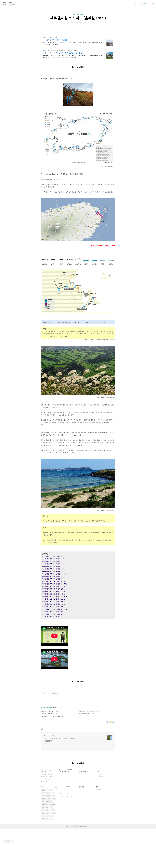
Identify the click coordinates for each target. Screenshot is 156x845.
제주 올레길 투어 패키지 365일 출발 (55, 40)
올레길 (48, 793)
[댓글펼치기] (44, 729)
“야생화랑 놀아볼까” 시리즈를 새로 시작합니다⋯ (48, 776)
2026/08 (67, 787)
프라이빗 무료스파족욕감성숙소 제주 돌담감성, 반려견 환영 (63, 53)
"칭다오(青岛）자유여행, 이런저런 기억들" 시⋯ (48, 774)
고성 (43, 807)
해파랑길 (44, 798)
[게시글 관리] (49, 694)
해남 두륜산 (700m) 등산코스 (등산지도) (88, 713)
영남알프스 (52, 804)
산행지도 (49, 707)
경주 (43, 816)
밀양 (54, 798)
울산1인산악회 (49, 736)
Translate (74, 770)
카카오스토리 (110, 722)
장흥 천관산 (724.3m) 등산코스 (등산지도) (50, 713)
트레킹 (43, 813)
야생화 (47, 816)
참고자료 (43, 707)
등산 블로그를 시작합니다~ (47, 781)
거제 (52, 816)
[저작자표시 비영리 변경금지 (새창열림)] (61, 694)
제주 (43, 795)
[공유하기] (46, 694)
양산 (47, 810)
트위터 (113, 722)
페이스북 (107, 722)
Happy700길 (45, 804)
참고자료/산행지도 (78, 14)
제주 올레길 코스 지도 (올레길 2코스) (49, 711)
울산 (47, 819)
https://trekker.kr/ (48, 37)
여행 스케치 (98, 789)
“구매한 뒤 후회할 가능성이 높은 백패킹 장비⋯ (48, 779)
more (56, 787)
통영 (43, 810)
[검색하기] (137, 3)
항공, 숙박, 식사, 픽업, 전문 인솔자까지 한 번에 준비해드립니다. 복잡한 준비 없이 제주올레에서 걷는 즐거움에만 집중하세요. (72, 43)
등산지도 (44, 790)
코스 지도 (50, 790)
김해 (48, 813)
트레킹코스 (48, 795)
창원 (51, 819)
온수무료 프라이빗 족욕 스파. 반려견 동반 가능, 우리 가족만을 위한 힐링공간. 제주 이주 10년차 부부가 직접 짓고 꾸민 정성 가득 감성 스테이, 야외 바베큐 (72, 56)
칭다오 (43, 793)
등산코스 (53, 813)
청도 (53, 793)
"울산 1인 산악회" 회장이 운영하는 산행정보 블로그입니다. (59, 738)
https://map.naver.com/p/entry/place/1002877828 (58, 50)
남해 (47, 807)
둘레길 (49, 798)
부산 (54, 795)
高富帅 (11, 3)
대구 (43, 819)
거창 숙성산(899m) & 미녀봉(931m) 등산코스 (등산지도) (52, 716)
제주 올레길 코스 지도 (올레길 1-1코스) (88, 711)
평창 (43, 801)
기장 (51, 807)
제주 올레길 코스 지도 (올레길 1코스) (78, 18)
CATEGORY (144, 3)
